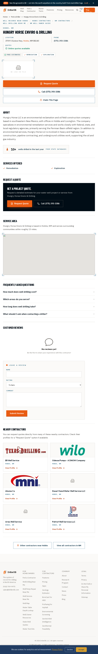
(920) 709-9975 (9, 586)
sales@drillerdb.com (11, 590)
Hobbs (26, 40)
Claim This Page (50, 100)
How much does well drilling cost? (20, 291)
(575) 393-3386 (61, 40)
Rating (9, 380)
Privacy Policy (57, 649)
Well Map (22, 10)
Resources (69, 10)
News (64, 591)
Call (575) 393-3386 (51, 91)
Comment (9, 391)
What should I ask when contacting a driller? (25, 314)
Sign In (81, 10)
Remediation (32, 55)
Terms (83, 576)
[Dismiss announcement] (93, 3)
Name (8, 370)
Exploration (48, 55)
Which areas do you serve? (16, 299)
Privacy (84, 580)
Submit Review (17, 413)
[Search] (77, 10)
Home (5, 17)
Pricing (59, 10)
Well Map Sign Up (89, 10)
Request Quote (51, 83)
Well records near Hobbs (15, 21)
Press (64, 595)
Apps (44, 586)
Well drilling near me (14, 23)
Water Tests (41, 10)
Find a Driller (15, 17)
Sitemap (84, 597)
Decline (70, 649)
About (64, 576)
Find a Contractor (31, 10)
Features (50, 10)
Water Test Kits (28, 629)
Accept (81, 649)
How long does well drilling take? (19, 306)
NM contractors (62, 21)
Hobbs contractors (41, 21)
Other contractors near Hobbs (34, 545)
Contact (65, 587)
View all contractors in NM (69, 545)
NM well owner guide (40, 23)
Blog (63, 599)
